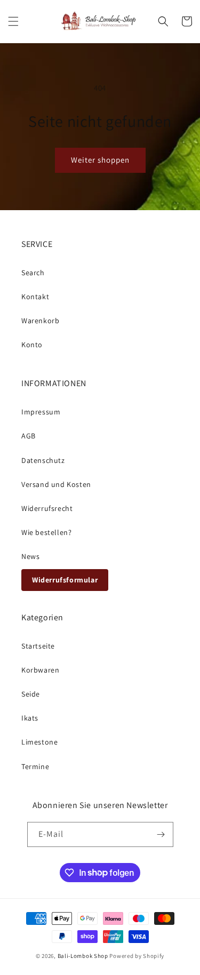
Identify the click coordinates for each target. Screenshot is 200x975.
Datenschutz (43, 460)
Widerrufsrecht (47, 508)
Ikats (29, 718)
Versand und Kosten (56, 484)
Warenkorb (40, 320)
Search (33, 272)
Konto (32, 344)
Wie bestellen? (46, 532)
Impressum (40, 412)
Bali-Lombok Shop (83, 956)
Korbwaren (40, 670)
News (30, 556)
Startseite (38, 646)
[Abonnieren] (161, 834)
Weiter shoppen (100, 160)
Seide (30, 694)
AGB (28, 436)
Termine (35, 766)
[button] (13, 21)
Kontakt (35, 296)
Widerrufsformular (65, 580)
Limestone (39, 742)
